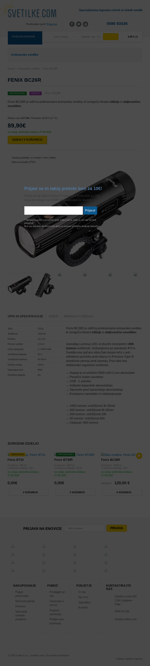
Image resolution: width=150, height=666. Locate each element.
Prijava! (90, 210)
